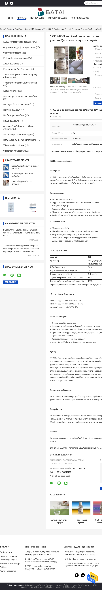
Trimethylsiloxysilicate (13, 145)
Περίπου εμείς (37, 18)
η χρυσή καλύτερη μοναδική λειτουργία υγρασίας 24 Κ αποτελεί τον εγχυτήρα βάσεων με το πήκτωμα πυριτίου (82, 564)
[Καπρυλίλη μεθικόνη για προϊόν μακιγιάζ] (6, 167)
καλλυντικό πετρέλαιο (68, 448)
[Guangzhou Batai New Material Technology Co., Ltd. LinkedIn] (11, 3)
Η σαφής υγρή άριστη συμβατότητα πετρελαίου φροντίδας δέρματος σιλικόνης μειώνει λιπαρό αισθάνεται (81, 521)
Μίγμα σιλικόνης (11, 121)
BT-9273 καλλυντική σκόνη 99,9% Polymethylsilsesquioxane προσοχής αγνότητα (41, 560)
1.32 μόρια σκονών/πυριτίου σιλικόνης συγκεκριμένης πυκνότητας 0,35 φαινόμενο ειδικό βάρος (42, 553)
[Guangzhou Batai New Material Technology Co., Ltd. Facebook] (6, 3)
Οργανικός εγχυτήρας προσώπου (19, 47)
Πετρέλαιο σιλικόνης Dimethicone (19, 140)
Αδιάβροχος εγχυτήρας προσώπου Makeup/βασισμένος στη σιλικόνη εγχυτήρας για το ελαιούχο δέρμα (80, 553)
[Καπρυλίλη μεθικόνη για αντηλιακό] (6, 183)
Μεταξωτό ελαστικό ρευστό (17, 104)
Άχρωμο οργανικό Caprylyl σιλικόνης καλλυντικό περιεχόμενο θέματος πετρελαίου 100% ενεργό (59, 521)
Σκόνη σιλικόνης (11, 63)
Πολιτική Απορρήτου (16, 585)
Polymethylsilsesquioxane (15, 58)
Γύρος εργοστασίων (57, 18)
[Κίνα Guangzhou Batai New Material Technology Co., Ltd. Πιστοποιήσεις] (11, 207)
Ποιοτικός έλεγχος (80, 18)
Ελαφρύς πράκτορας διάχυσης (18, 42)
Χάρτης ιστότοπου (8, 571)
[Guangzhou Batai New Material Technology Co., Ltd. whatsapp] (13, 275)
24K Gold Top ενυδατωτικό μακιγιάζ (80, 559)
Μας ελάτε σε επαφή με (10, 563)
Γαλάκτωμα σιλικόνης (13, 115)
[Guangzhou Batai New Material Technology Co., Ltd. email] (6, 275)
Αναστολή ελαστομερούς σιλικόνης (20, 96)
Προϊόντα (21, 18)
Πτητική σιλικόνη (11, 110)
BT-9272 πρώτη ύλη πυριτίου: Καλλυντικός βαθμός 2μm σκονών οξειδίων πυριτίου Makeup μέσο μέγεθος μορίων (43, 568)
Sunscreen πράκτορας (14, 151)
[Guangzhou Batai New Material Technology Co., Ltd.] (51, 12)
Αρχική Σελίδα (6, 29)
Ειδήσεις (4, 567)
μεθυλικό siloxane (86, 448)
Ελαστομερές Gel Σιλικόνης (16, 69)
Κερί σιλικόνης (10, 91)
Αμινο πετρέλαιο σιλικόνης (16, 134)
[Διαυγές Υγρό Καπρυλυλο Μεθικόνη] (6, 175)
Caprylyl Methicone (33, 29)
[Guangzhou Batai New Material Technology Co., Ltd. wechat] (20, 275)
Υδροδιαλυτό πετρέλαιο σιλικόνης (20, 83)
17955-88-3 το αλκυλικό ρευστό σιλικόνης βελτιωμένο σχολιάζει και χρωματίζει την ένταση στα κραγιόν (69, 89)
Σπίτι (10, 18)
